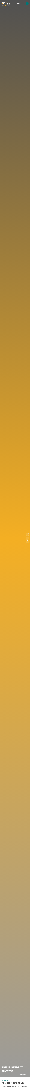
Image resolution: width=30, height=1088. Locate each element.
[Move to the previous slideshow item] (27, 538)
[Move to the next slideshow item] (27, 534)
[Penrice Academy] (6, 7)
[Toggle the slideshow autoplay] (27, 541)
